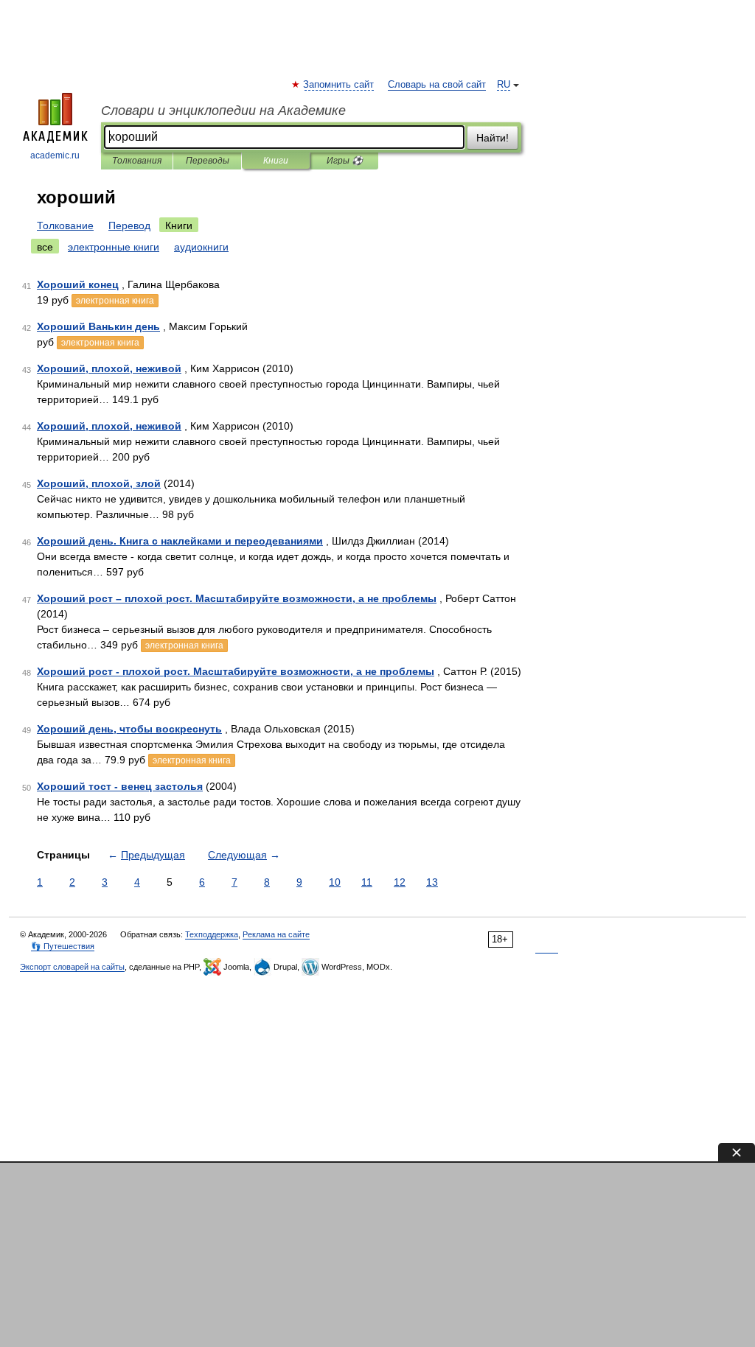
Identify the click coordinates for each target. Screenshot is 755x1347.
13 (432, 882)
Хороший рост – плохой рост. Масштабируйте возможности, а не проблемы (236, 598)
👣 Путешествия (62, 946)
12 (400, 882)
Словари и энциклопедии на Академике (223, 110)
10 (335, 882)
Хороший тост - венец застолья (120, 786)
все (45, 247)
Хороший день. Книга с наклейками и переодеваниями (180, 541)
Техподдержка (211, 934)
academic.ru (55, 155)
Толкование (65, 225)
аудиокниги (201, 247)
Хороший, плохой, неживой (109, 368)
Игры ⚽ (345, 160)
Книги (275, 160)
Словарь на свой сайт (437, 85)
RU (503, 85)
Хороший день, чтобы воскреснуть (129, 729)
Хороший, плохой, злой (99, 483)
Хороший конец (78, 284)
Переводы (207, 160)
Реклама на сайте (276, 934)
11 (366, 882)
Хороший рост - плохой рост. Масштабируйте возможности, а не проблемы (235, 671)
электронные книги (113, 247)
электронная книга (115, 300)
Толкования (136, 160)
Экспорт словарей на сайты (72, 966)
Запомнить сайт (339, 85)
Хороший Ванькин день (98, 326)
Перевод (129, 225)
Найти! (492, 138)
